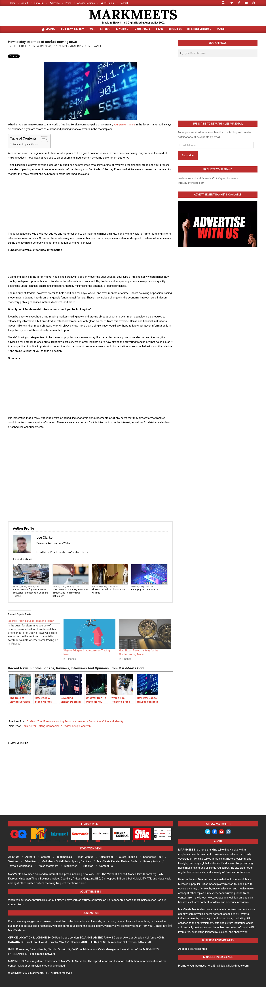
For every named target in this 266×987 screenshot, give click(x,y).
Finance (97, 46)
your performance (124, 124)
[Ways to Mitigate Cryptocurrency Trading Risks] (89, 634)
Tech (164, 583)
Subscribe (188, 155)
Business (44, 583)
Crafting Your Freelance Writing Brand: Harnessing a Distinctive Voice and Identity (75, 721)
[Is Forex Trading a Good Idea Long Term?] (36, 632)
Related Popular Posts (25, 144)
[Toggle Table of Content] (42, 139)
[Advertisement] (90, 204)
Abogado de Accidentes (192, 948)
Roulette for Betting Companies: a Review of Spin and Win (56, 726)
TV (126, 583)
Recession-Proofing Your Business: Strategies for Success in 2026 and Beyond (30, 592)
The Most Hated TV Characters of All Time (108, 591)
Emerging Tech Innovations (145, 589)
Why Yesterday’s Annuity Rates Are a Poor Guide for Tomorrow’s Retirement (70, 592)
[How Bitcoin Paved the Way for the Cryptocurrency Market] (145, 634)
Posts (85, 583)
